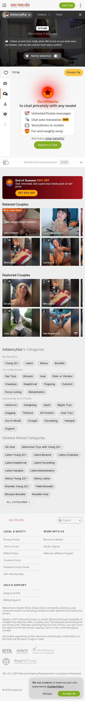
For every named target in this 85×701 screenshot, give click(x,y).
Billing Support (12, 600)
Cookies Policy (12, 560)
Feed (59, 14)
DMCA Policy (11, 553)
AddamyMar (12, 349)
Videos (44, 14)
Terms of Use (11, 546)
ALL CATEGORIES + (18, 502)
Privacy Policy (12, 539)
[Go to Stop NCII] (25, 661)
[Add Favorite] (6, 72)
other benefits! (54, 138)
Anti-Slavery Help (14, 574)
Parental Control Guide (16, 567)
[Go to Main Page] (25, 5)
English (67, 520)
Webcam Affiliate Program (58, 553)
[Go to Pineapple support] (6, 661)
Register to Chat (47, 144)
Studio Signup (52, 546)
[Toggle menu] (4, 5)
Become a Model (53, 539)
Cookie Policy (55, 686)
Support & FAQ (12, 593)
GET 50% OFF (26, 193)
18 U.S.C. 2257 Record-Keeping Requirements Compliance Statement (41, 673)
